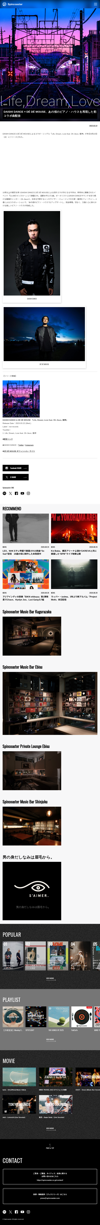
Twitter (21, 445)
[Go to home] (13, 3)
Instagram (29, 445)
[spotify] (4, 495)
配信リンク (8, 439)
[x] (10, 495)
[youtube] (22, 495)
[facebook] (16, 495)
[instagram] (28, 495)
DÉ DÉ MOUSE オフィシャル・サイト (19, 451)
